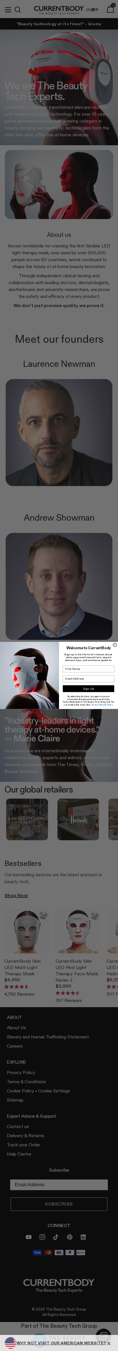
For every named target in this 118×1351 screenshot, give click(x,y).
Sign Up (88, 689)
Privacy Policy (98, 704)
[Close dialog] (115, 645)
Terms (110, 704)
